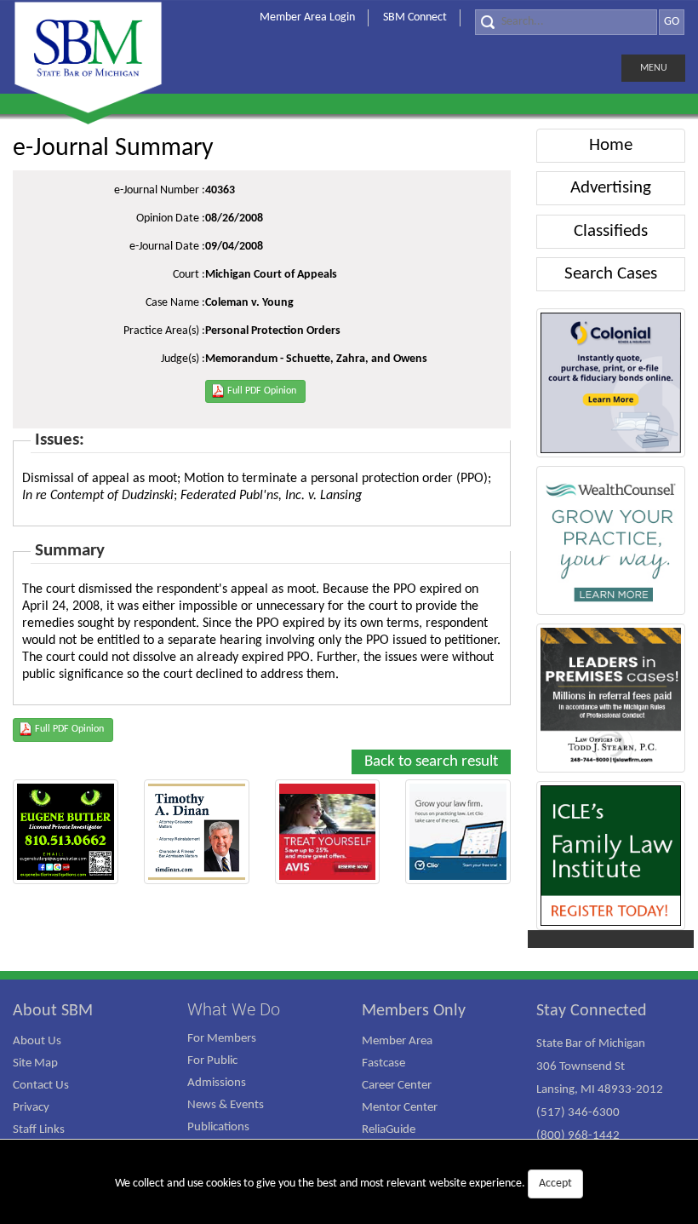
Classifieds (611, 231)
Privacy (31, 1107)
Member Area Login (307, 17)
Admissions (216, 1083)
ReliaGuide (388, 1129)
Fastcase (383, 1063)
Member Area (397, 1041)
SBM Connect (415, 17)
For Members (221, 1038)
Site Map (35, 1063)
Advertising (610, 188)
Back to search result (431, 762)
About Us (37, 1041)
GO (671, 21)
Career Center (397, 1085)
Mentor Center (400, 1107)
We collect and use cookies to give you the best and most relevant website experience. (343, 1183)
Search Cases (610, 274)
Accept (555, 1183)
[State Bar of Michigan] (88, 57)
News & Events (225, 1105)
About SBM (53, 1011)
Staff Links (39, 1129)
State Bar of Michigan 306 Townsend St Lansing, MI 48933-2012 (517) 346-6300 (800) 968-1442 (599, 1089)
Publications (218, 1127)
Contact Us (41, 1085)
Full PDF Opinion (261, 391)
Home (610, 145)
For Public (212, 1060)
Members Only (414, 1011)
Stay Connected (591, 1011)
